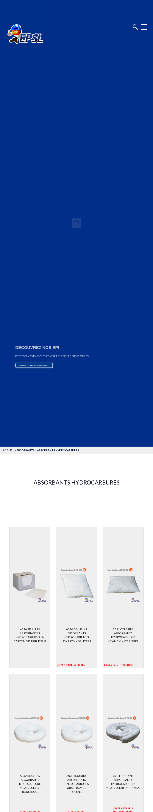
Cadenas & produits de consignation (57, 376)
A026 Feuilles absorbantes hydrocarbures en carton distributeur (30, 635)
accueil (8, 450)
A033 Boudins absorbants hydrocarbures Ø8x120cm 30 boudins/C (76, 783)
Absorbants (25, 450)
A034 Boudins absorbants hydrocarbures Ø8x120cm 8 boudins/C (123, 781)
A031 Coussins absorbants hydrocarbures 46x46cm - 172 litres (123, 635)
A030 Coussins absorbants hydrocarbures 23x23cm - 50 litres (76, 635)
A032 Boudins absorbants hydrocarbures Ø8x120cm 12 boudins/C (30, 783)
